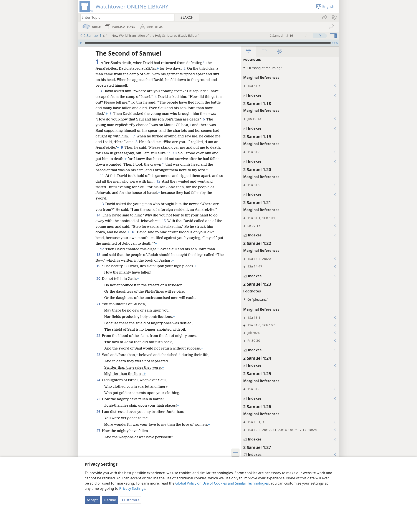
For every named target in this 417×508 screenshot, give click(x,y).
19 (98, 266)
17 (102, 249)
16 (133, 232)
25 (98, 399)
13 (102, 203)
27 (98, 430)
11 (102, 175)
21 (98, 304)
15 (164, 220)
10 (175, 153)
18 (98, 254)
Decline (110, 500)
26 (98, 411)
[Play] (81, 43)
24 (98, 380)
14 (98, 215)
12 (158, 181)
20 (98, 278)
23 (98, 354)
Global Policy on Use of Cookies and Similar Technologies (222, 483)
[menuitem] (334, 17)
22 (98, 335)
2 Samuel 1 (92, 35)
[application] (208, 43)
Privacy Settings (132, 488)
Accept (92, 500)
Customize (130, 500)
